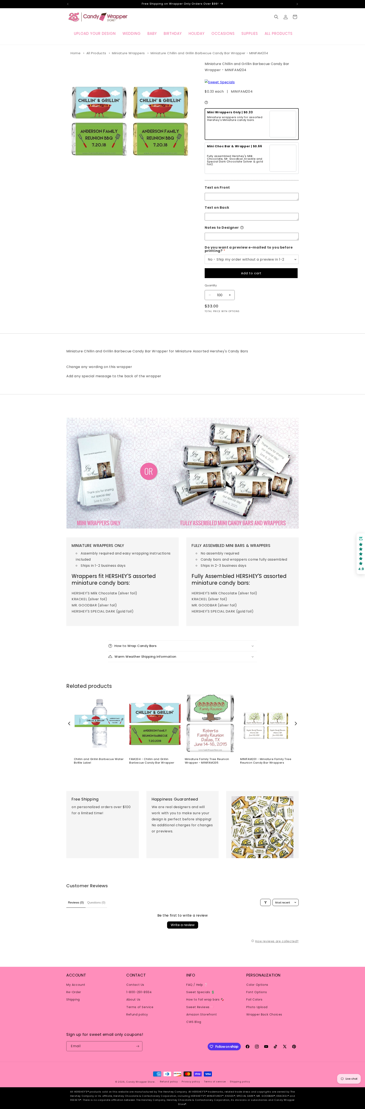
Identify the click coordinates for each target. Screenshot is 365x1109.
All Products (96, 53)
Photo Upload (256, 1007)
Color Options (257, 985)
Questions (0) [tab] (96, 902)
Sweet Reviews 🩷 (200, 1007)
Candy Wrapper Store (140, 1081)
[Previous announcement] (67, 4)
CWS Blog (193, 1022)
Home (75, 53)
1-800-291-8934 (139, 992)
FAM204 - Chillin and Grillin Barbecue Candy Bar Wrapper (151, 761)
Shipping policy (240, 1081)
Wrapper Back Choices (264, 1014)
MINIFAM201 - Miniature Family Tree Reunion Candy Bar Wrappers (265, 761)
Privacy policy (191, 1081)
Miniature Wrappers (128, 53)
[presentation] (69, 723)
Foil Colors (254, 999)
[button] (276, 17)
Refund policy (137, 1014)
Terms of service (215, 1081)
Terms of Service (140, 1007)
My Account (75, 985)
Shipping (73, 999)
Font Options (256, 992)
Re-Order (73, 992)
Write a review (183, 924)
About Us (133, 999)
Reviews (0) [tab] (76, 902)
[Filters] (265, 902)
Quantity (211, 285)
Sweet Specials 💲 (200, 992)
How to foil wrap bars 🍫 (205, 999)
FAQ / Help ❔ (197, 985)
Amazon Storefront (201, 1014)
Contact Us (135, 985)
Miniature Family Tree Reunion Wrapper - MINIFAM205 (207, 761)
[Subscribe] (137, 1046)
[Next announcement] (297, 4)
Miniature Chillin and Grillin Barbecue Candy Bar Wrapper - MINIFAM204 (209, 53)
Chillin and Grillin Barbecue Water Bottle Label (99, 761)
